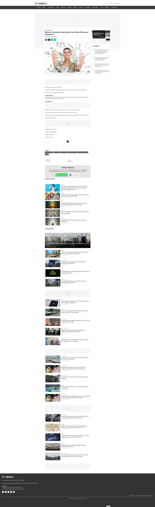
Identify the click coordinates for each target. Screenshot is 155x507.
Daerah (62, 385)
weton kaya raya (49, 152)
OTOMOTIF (81, 7)
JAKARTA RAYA (51, 7)
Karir (143, 495)
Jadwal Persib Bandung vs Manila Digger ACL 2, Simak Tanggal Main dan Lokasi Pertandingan (75, 436)
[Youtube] (116, 3)
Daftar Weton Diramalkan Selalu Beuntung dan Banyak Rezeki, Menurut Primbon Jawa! (75, 195)
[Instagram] (114, 3)
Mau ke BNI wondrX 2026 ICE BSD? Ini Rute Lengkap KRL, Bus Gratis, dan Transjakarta (74, 340)
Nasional (63, 250)
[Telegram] (55, 40)
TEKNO (57, 7)
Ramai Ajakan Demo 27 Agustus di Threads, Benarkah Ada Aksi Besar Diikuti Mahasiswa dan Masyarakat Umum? (102, 51)
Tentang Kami (131, 495)
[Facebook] (109, 3)
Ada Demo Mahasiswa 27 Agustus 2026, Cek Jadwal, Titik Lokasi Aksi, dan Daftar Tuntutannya (74, 455)
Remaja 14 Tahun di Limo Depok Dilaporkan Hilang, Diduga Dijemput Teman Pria (102, 58)
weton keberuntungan (83, 152)
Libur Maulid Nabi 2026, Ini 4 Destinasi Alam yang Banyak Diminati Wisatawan (73, 281)
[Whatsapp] (52, 40)
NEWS (44, 7)
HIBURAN (75, 7)
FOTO (102, 7)
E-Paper (39, 7)
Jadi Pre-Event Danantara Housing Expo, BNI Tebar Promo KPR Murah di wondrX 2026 (74, 252)
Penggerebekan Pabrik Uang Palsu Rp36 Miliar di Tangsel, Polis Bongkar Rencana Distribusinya (73, 368)
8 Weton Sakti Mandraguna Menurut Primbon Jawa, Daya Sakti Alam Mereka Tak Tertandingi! (74, 203)
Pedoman (151, 495)
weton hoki (56, 152)
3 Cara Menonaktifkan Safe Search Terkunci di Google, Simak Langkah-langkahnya (75, 301)
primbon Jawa (63, 152)
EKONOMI (63, 7)
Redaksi (136, 495)
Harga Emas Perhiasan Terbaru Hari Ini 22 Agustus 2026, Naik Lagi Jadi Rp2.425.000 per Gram (74, 426)
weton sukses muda (72, 152)
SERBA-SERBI (95, 7)
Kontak (146, 495)
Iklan (140, 495)
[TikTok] (118, 3)
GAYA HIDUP (87, 7)
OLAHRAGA (69, 7)
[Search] (106, 3)
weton (46, 154)
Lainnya (106, 7)
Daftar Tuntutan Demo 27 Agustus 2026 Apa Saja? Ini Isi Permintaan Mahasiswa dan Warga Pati (75, 416)
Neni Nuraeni (48, 161)
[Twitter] (112, 3)
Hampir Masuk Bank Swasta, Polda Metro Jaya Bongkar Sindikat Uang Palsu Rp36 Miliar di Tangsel (75, 396)
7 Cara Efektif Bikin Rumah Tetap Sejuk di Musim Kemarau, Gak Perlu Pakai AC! (102, 65)
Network (115, 7)
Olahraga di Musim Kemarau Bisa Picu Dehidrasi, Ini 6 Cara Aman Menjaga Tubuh (102, 71)
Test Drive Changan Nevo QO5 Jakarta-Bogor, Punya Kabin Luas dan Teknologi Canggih (74, 311)
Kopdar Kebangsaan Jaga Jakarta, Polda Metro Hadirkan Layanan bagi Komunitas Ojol (73, 330)
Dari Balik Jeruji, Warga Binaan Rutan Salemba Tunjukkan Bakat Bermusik (73, 262)
